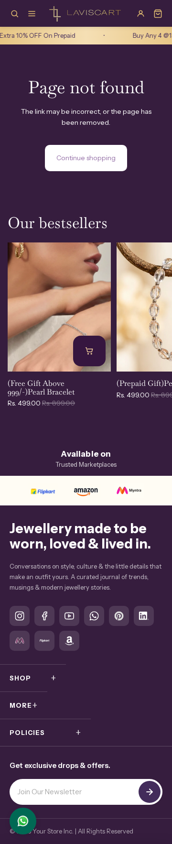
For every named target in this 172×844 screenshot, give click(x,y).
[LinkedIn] (144, 616)
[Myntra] (129, 490)
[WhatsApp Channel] (94, 616)
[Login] (140, 13)
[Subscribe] (150, 792)
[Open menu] (31, 13)
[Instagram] (20, 616)
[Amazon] (86, 490)
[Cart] (157, 13)
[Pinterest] (119, 616)
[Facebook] (44, 616)
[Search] (14, 13)
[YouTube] (69, 616)
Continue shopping (86, 157)
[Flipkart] (43, 490)
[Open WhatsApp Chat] (23, 821)
